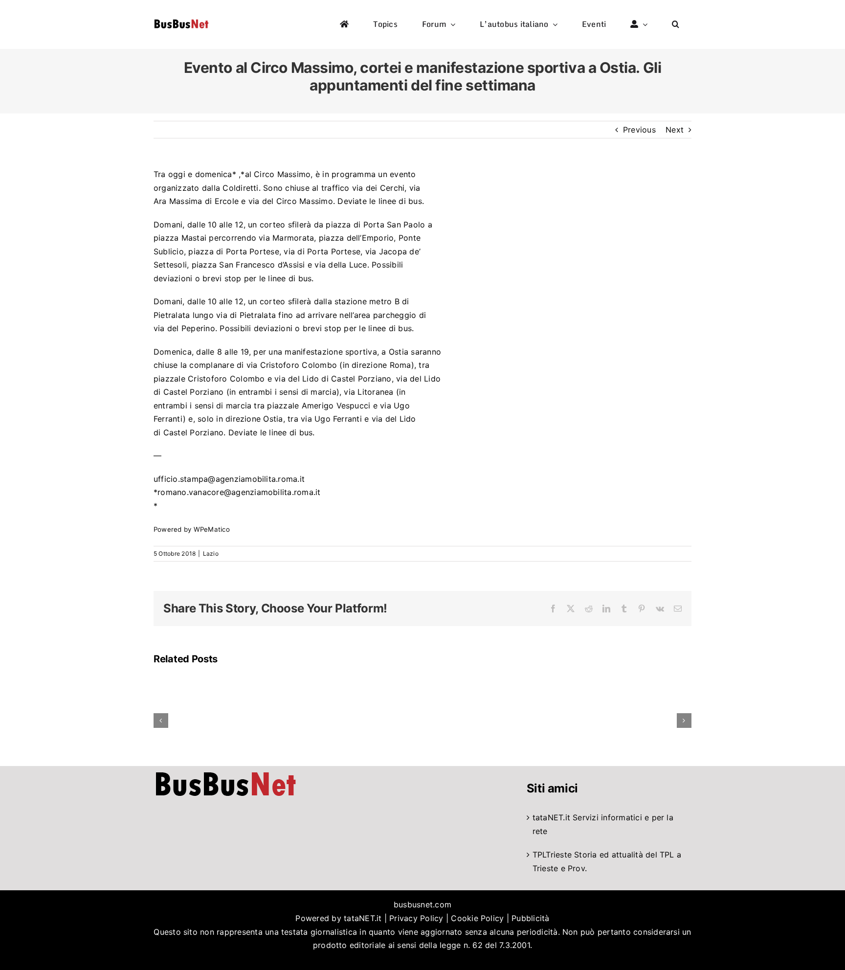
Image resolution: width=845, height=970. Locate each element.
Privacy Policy (416, 918)
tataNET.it (551, 817)
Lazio (211, 553)
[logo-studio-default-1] (181, 21)
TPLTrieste (552, 854)
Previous (639, 130)
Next (675, 130)
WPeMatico (212, 529)
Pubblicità (530, 918)
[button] (675, 24)
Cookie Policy (477, 918)
